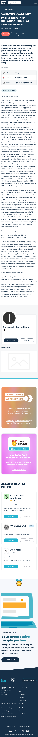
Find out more (19, 470)
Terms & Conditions (11, 726)
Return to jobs (8, 9)
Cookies (28, 726)
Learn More (10, 660)
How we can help (6, 708)
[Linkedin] (10, 731)
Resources (22, 700)
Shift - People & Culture (8, 717)
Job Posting (5, 711)
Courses (21, 697)
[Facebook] (19, 731)
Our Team (22, 711)
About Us (22, 708)
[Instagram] (27, 731)
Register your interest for (17, 421)
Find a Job (22, 694)
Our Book (22, 714)
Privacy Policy (21, 726)
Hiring (31, 526)
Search (14, 3)
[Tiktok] (15, 731)
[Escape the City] (3, 2)
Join (20, 691)
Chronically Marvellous (16, 327)
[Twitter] (23, 731)
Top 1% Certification (7, 714)
